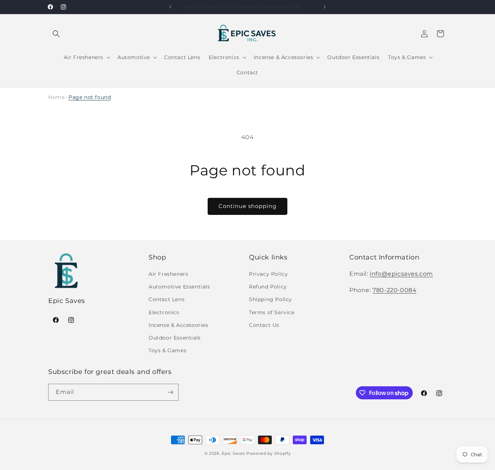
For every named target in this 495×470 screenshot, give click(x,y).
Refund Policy (268, 286)
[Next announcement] (325, 7)
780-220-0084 (394, 290)
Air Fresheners (168, 274)
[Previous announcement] (170, 7)
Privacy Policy (268, 274)
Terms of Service (272, 312)
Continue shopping (247, 206)
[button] (56, 34)
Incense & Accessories (178, 325)
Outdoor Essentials (175, 337)
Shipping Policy (270, 299)
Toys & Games (167, 350)
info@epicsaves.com (401, 273)
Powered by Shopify (268, 453)
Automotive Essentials (179, 286)
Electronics (164, 312)
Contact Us (264, 325)
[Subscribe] (170, 392)
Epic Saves (233, 453)
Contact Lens (166, 299)
